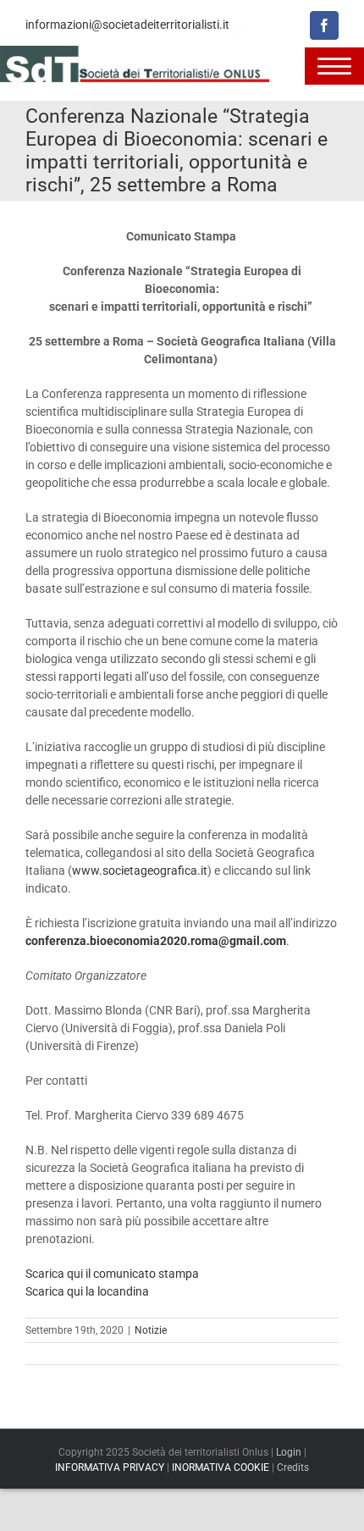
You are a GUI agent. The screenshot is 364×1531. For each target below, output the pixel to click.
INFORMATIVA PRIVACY (109, 1467)
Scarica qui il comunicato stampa (112, 1273)
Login (288, 1452)
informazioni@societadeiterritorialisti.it (127, 24)
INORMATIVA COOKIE (220, 1467)
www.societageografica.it (139, 870)
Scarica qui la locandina (87, 1291)
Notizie (151, 1330)
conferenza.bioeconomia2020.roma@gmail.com (155, 941)
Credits (293, 1467)
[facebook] (324, 25)
